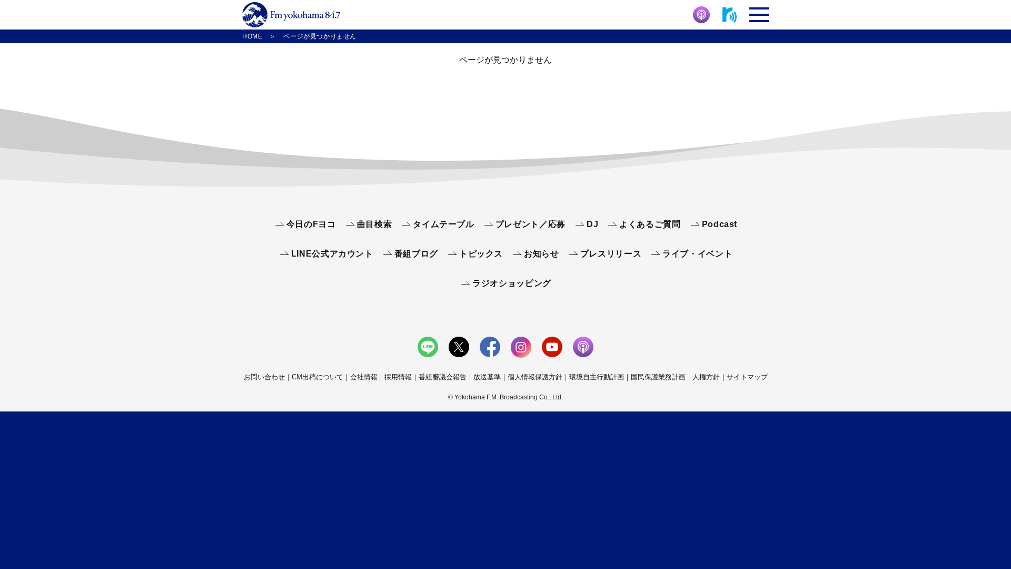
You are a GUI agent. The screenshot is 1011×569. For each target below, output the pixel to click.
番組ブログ (416, 253)
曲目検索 (374, 224)
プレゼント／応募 (530, 224)
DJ (592, 224)
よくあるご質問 (649, 224)
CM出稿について (317, 377)
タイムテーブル (443, 224)
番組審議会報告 (443, 377)
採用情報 (398, 377)
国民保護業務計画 (658, 377)
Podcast (719, 224)
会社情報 (364, 377)
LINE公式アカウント (332, 253)
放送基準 (487, 377)
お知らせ (541, 253)
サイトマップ (747, 377)
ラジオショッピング (511, 283)
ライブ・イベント (697, 253)
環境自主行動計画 (596, 377)
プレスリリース (610, 253)
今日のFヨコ (311, 224)
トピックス (481, 253)
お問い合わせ (264, 377)
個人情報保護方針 (535, 377)
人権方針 (706, 377)
